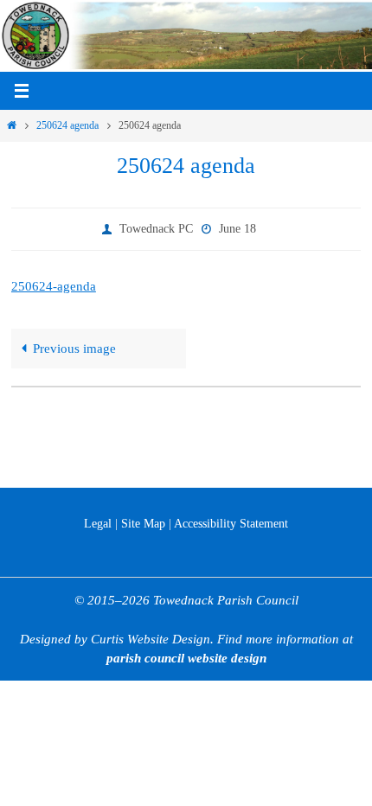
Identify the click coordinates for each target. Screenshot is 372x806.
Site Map (143, 523)
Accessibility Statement (231, 523)
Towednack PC (156, 227)
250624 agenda (67, 125)
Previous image (74, 344)
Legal (98, 523)
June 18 (237, 227)
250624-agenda (53, 282)
